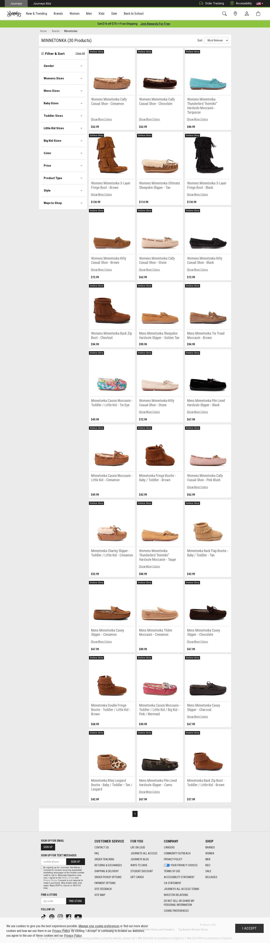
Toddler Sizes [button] (53, 115)
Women (209, 853)
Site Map (99, 895)
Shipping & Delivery (106, 871)
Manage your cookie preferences (98, 926)
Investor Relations (176, 895)
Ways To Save (138, 865)
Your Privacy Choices (184, 865)
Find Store (75, 901)
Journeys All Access (143, 853)
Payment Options (105, 883)
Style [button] (47, 190)
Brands (210, 847)
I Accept (249, 928)
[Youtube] (79, 916)
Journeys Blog (139, 859)
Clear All (80, 53)
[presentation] (36, 14)
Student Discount (141, 871)
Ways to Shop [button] (53, 203)
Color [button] (47, 153)
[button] (259, 3)
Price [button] (47, 165)
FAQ (96, 853)
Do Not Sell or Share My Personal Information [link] (179, 902)
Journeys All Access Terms (181, 889)
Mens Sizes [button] (52, 90)
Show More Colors (101, 119)
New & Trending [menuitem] (36, 13)
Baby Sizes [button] (51, 103)
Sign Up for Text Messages (58, 855)
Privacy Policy (173, 859)
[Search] (225, 14)
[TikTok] (44, 916)
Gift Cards (137, 877)
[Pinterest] (52, 916)
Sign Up (48, 847)
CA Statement (172, 883)
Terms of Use (172, 871)
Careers (169, 847)
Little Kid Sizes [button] (54, 128)
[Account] (248, 14)
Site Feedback (103, 889)
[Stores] (236, 14)
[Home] (14, 14)
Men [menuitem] (89, 13)
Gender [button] (49, 65)
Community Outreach (177, 853)
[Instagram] (61, 916)
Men (207, 859)
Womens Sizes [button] (54, 78)
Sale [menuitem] (114, 13)
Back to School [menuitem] (133, 13)
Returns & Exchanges (108, 865)
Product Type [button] (53, 178)
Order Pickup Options (108, 877)
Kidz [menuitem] (102, 13)
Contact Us (101, 847)
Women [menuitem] (74, 13)
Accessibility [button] (244, 3)
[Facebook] (69, 916)
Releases (211, 877)
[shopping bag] (259, 14)
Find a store (49, 894)
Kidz (208, 865)
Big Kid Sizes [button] (52, 140)
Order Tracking (214, 3)
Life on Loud (137, 847)
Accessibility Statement (179, 877)
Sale (208, 871)
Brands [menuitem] (58, 13)
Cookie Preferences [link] (176, 910)
